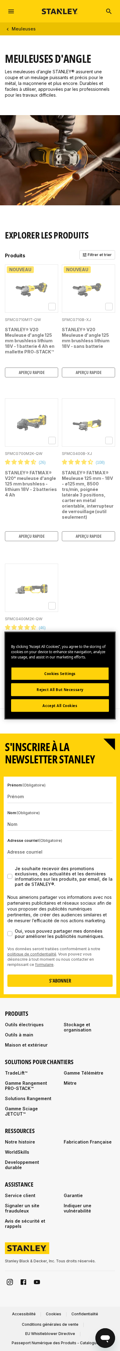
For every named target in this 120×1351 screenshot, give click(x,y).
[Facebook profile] (23, 1282)
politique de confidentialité (31, 954)
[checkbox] (52, 306)
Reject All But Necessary (60, 689)
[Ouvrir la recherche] (109, 11)
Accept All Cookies (59, 705)
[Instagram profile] (10, 1282)
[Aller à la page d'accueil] (60, 11)
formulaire (44, 964)
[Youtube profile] (37, 1282)
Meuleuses (24, 28)
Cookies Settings (60, 673)
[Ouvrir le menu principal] (11, 11)
